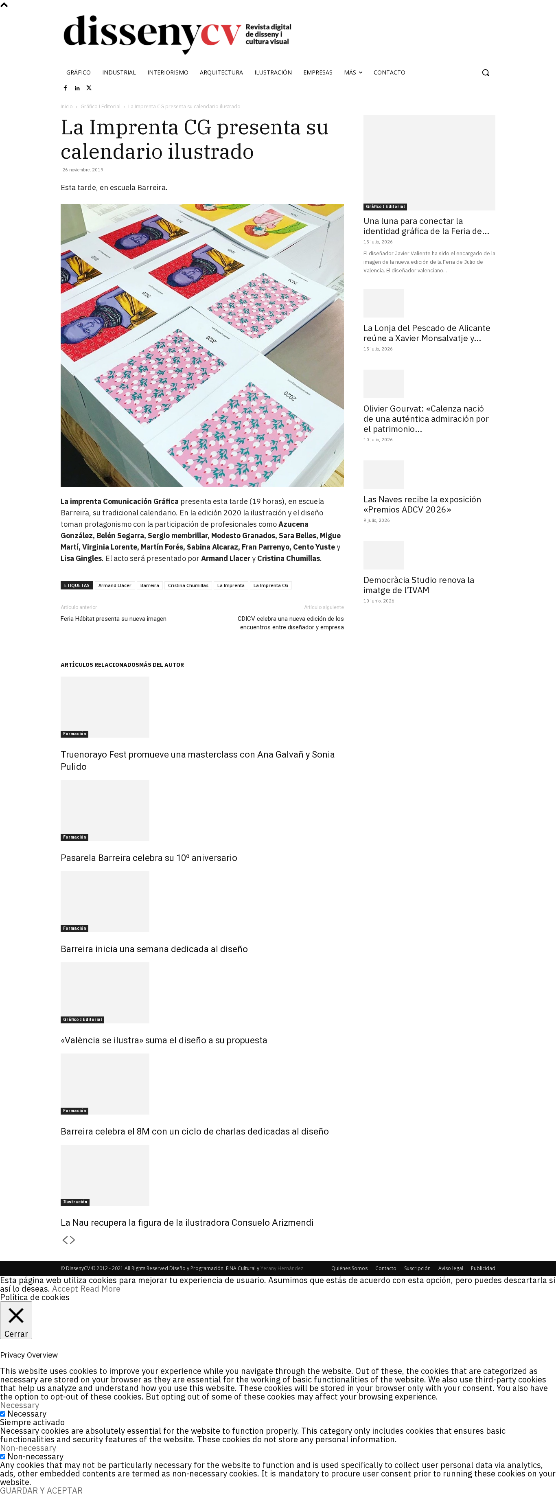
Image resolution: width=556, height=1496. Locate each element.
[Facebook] (65, 88)
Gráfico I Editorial (100, 106)
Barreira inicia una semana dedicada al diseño (154, 949)
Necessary (26, 1413)
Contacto (385, 1268)
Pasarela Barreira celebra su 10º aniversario (149, 858)
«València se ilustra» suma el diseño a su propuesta (164, 1040)
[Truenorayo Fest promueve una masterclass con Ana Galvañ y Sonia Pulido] (202, 707)
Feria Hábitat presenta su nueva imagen (113, 618)
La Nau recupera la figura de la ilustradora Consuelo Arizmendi (187, 1223)
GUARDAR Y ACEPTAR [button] (41, 1490)
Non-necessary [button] (28, 1447)
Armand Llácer (115, 585)
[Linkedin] (77, 88)
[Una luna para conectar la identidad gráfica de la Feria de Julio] (429, 162)
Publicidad (483, 1268)
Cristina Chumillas (188, 585)
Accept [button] (65, 1288)
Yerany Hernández (281, 1268)
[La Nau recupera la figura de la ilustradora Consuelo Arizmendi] (202, 1175)
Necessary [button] (19, 1405)
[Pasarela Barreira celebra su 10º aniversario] (202, 810)
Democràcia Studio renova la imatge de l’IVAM (418, 585)
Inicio (67, 106)
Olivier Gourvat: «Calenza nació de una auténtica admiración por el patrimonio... (426, 418)
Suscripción (417, 1268)
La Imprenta (231, 585)
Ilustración (75, 1202)
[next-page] (73, 1240)
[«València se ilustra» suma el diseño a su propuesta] (202, 992)
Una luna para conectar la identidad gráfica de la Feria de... (426, 226)
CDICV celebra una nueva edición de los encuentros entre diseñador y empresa (291, 623)
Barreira (149, 585)
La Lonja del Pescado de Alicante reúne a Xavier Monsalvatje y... (426, 333)
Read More (100, 1288)
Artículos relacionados (100, 664)
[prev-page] (65, 1240)
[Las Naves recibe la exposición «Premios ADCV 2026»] (429, 474)
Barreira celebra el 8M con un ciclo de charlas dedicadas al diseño (195, 1131)
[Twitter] (89, 88)
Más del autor (161, 664)
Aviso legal (450, 1268)
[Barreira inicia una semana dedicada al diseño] (202, 901)
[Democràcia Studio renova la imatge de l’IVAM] (429, 555)
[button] (485, 72)
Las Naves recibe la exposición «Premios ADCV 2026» (422, 504)
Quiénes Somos (349, 1268)
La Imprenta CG (271, 585)
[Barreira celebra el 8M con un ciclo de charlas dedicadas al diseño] (202, 1084)
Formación (74, 733)
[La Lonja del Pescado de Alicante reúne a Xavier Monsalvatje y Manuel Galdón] (429, 303)
